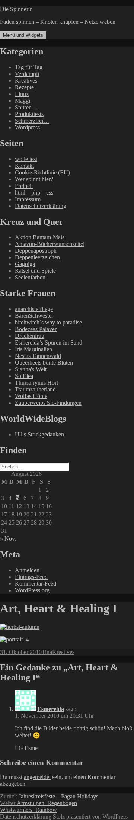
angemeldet (37, 777)
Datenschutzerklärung (40, 206)
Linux (22, 94)
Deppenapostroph (36, 250)
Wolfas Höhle (31, 396)
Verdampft (27, 74)
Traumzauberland (35, 389)
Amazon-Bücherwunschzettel (49, 244)
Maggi (22, 100)
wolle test (26, 159)
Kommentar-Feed (35, 583)
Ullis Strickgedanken (39, 434)
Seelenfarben (30, 277)
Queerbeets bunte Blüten (44, 362)
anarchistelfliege (34, 309)
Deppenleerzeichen (37, 257)
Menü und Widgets (23, 35)
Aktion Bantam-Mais (39, 237)
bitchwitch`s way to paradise (48, 322)
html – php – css (34, 192)
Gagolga (25, 264)
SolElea (24, 376)
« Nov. (8, 538)
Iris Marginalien (33, 349)
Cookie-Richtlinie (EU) (42, 172)
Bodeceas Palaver (36, 329)
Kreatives (26, 80)
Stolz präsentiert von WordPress (90, 816)
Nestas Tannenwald (38, 356)
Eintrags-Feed (31, 577)
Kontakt (24, 166)
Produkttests (29, 114)
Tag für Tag (28, 67)
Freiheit (24, 186)
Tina (47, 652)
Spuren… (26, 107)
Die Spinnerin (16, 9)
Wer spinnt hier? (34, 179)
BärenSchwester (34, 316)
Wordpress (27, 127)
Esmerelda (50, 709)
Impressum (28, 199)
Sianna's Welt (31, 369)
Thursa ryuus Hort (36, 382)
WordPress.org (32, 590)
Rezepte (24, 87)
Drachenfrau (29, 336)
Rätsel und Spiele (35, 271)
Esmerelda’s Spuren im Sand (48, 342)
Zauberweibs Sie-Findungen (48, 403)
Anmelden (27, 570)
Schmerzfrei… (32, 121)
